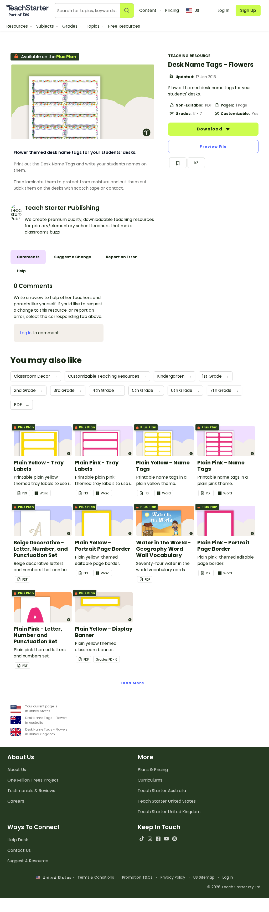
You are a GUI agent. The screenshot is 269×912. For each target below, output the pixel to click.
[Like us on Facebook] (158, 838)
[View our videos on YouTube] (166, 838)
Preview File (213, 146)
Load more (132, 683)
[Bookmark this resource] (178, 162)
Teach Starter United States (167, 801)
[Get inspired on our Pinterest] (174, 838)
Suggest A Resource (27, 861)
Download (210, 129)
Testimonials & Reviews (31, 791)
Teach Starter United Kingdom (169, 812)
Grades (70, 26)
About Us (16, 770)
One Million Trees (33, 780)
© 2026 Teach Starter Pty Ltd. (234, 887)
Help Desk (17, 840)
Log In (228, 877)
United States (55, 877)
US (196, 10)
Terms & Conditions (95, 877)
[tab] (28, 257)
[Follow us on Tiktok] (142, 838)
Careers (15, 801)
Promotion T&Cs (137, 877)
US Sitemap (203, 877)
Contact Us (19, 850)
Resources (17, 26)
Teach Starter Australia (162, 791)
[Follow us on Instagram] (150, 838)
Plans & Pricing (153, 770)
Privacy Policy (173, 877)
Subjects (45, 26)
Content (148, 10)
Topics (93, 26)
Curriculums (150, 780)
